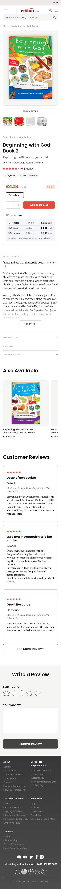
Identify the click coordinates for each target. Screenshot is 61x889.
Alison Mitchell (13, 162)
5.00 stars (14, 472)
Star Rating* (12, 686)
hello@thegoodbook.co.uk (18, 864)
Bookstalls (35, 807)
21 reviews (29, 168)
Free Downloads (30, 175)
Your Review (12, 705)
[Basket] (56, 11)
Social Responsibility (40, 770)
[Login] (50, 10)
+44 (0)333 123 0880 (46, 864)
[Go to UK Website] (18, 870)
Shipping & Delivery (13, 811)
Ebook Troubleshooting (15, 848)
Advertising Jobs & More (42, 819)
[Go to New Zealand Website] (38, 870)
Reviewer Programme (14, 786)
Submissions (9, 778)
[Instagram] (41, 856)
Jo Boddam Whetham (33, 162)
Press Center (37, 811)
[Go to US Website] (24, 870)
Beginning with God (20, 137)
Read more (29, 323)
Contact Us (9, 803)
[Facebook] (36, 856)
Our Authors (9, 770)
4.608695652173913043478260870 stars (10, 168)
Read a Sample (30, 110)
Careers (7, 782)
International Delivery (14, 815)
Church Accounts (12, 822)
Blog (32, 803)
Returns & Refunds (13, 807)
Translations (36, 815)
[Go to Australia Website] (31, 870)
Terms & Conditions (13, 844)
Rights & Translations (14, 789)
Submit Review (30, 744)
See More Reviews (30, 649)
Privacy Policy (10, 840)
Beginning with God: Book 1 (18, 429)
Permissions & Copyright (16, 819)
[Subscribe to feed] (19, 856)
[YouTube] (25, 856)
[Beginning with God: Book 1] (25, 403)
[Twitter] (31, 856)
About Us (8, 766)
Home (6, 26)
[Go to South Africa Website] (44, 870)
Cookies (7, 836)
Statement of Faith (13, 774)
